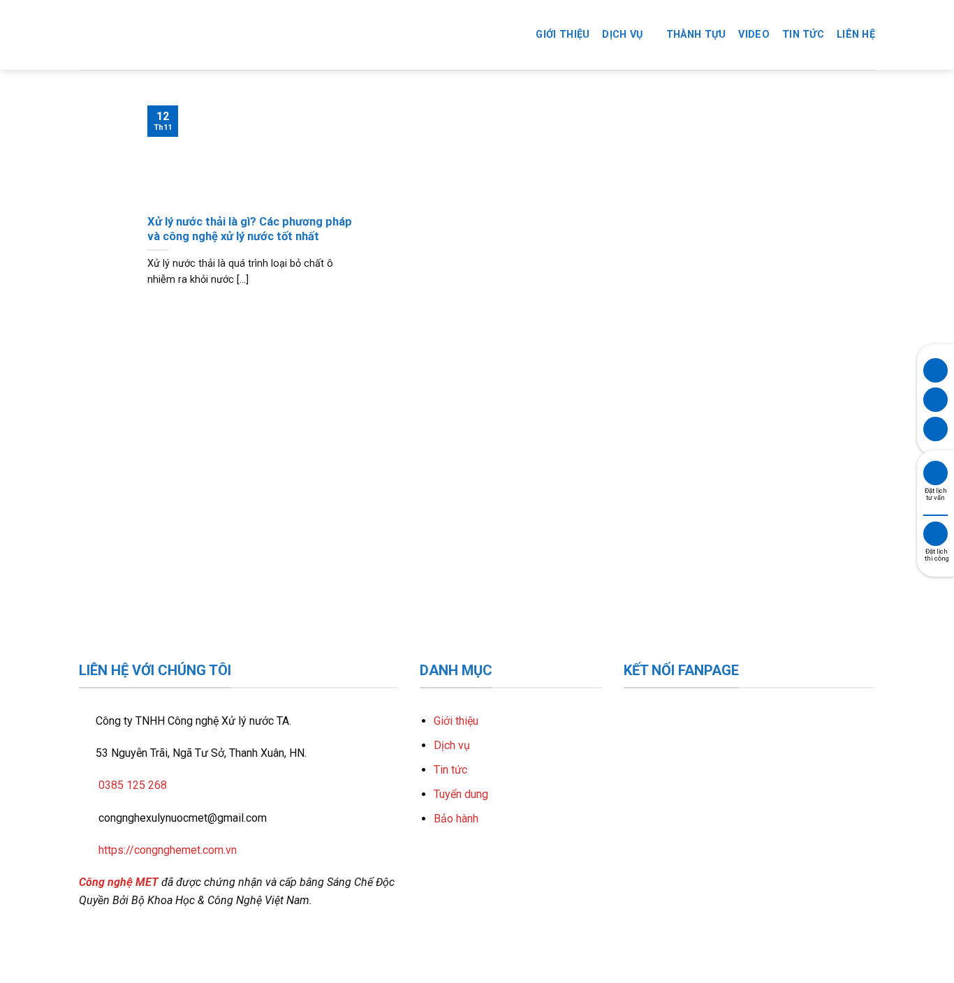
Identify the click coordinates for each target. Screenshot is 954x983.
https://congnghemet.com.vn (167, 850)
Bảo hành (456, 818)
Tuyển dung (461, 794)
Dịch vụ (622, 34)
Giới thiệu (562, 34)
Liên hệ (856, 34)
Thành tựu (696, 34)
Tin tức (803, 34)
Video (753, 34)
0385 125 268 (132, 785)
